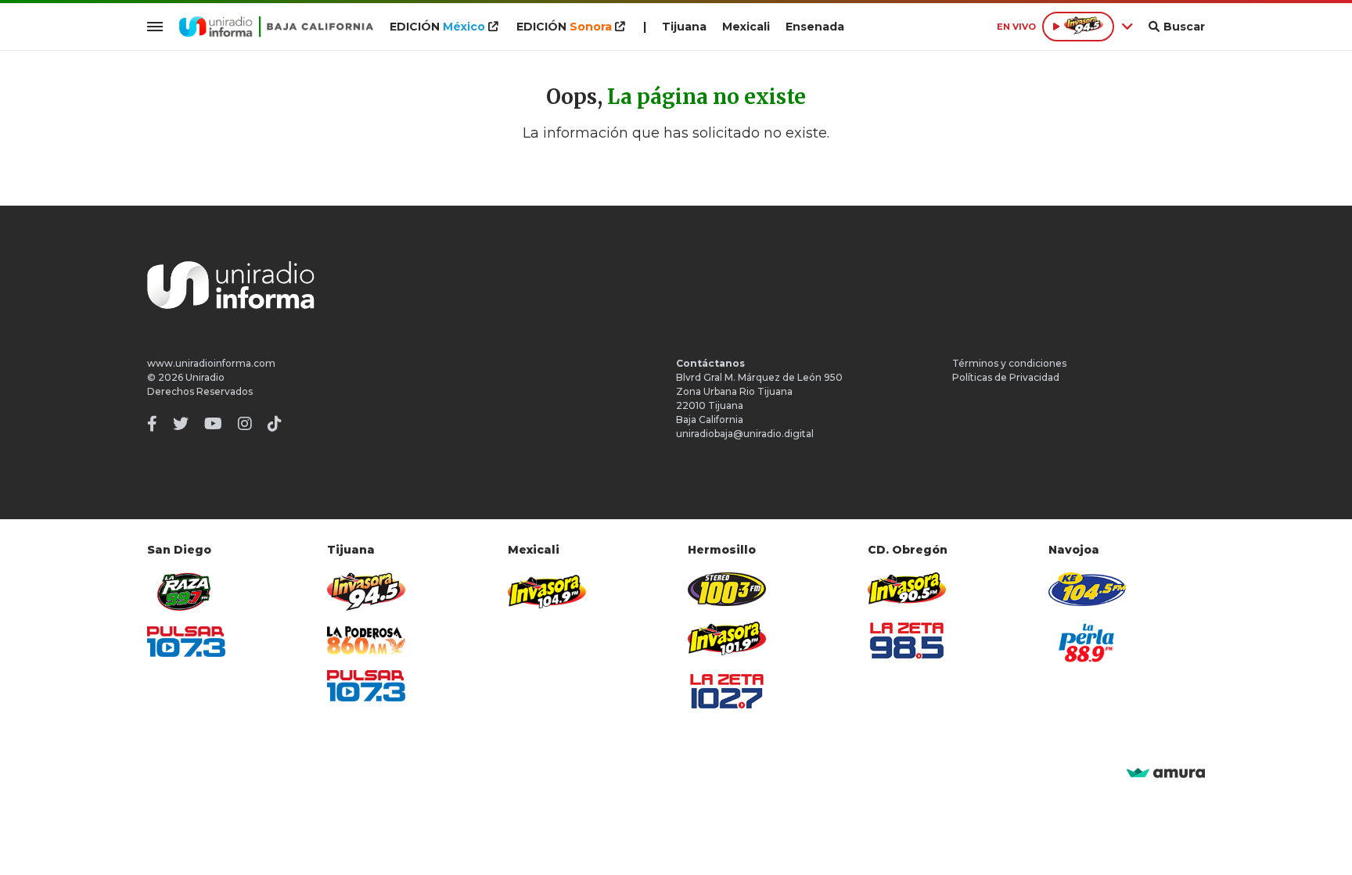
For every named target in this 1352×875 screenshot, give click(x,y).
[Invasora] (186, 591)
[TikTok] (275, 423)
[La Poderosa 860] (366, 640)
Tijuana (684, 27)
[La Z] (727, 691)
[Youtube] (213, 423)
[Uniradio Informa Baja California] (276, 27)
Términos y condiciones (1009, 363)
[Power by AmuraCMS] (1166, 773)
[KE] (1087, 589)
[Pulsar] (186, 641)
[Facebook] (152, 423)
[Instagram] (245, 423)
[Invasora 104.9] (547, 590)
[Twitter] (181, 423)
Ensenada (815, 27)
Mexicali (746, 27)
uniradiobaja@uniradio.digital (745, 433)
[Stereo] (727, 589)
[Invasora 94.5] (366, 591)
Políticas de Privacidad (1005, 377)
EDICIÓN (437, 27)
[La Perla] (1087, 643)
